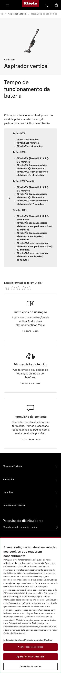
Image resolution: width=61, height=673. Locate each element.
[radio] (7, 288)
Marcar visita (31, 384)
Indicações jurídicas (13, 640)
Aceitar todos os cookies (30, 647)
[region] (30, 605)
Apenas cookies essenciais (30, 657)
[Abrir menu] (7, 5)
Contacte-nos (31, 440)
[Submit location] (57, 527)
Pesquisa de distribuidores (23, 521)
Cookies (48, 640)
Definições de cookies (30, 666)
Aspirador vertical (17, 14)
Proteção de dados (34, 640)
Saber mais (31, 331)
